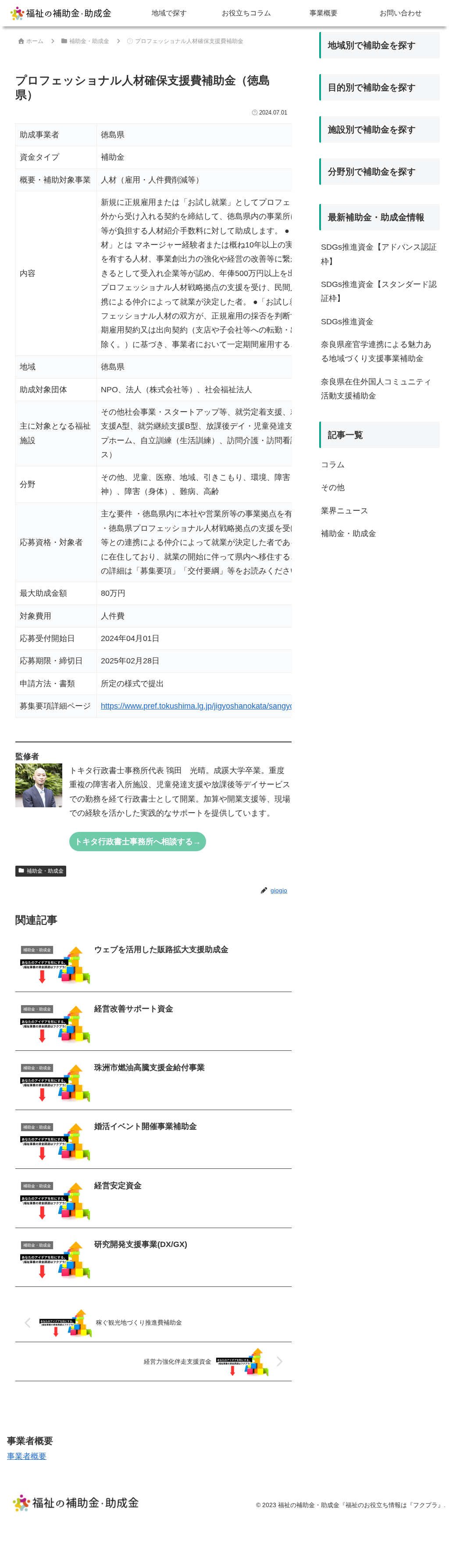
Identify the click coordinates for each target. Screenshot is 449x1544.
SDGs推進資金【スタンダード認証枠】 (379, 291)
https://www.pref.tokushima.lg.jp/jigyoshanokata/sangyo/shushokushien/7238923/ (242, 706)
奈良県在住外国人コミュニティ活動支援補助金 (376, 388)
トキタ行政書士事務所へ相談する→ (138, 841)
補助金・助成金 (45, 871)
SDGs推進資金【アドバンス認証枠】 (379, 254)
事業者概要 (26, 1456)
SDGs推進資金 (347, 321)
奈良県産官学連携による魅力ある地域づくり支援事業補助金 (376, 351)
